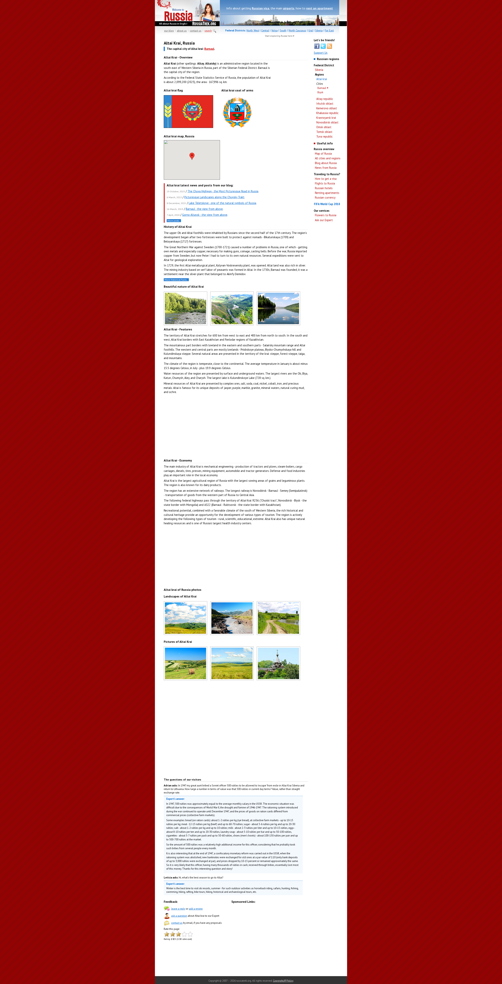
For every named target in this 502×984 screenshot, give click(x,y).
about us (182, 30)
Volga (274, 30)
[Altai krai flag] (188, 128)
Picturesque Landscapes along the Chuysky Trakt (214, 197)
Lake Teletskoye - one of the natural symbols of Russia (222, 203)
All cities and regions (327, 158)
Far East (329, 30)
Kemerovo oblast (326, 108)
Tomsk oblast (324, 132)
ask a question (179, 915)
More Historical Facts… (176, 279)
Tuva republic (324, 136)
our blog (169, 30)
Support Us (320, 53)
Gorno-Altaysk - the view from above (204, 215)
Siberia (319, 30)
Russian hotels (324, 188)
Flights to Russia (325, 183)
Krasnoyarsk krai (326, 117)
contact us (195, 30)
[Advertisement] (290, 102)
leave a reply (178, 908)
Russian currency (325, 197)
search (208, 30)
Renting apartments (327, 193)
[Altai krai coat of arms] (237, 129)
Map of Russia (323, 153)
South (283, 30)
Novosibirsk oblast (327, 122)
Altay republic (324, 99)
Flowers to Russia (325, 215)
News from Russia (325, 168)
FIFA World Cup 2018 (327, 204)
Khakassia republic (327, 113)
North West (252, 30)
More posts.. (173, 220)
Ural (310, 30)
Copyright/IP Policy (283, 980)
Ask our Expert (324, 220)
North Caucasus (297, 30)
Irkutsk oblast (324, 103)
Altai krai (321, 79)
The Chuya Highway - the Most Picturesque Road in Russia (222, 191)
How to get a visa (325, 179)
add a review (196, 908)
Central (265, 30)
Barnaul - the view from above (204, 209)
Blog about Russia (326, 163)
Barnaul (321, 88)
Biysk (320, 92)
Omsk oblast (323, 127)
